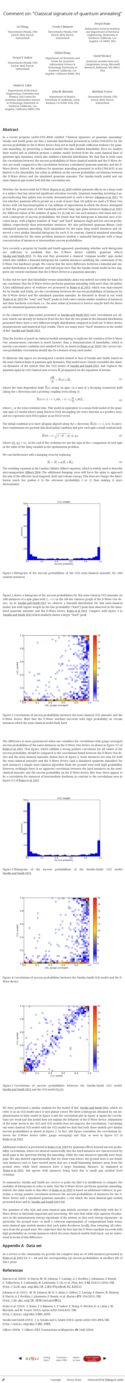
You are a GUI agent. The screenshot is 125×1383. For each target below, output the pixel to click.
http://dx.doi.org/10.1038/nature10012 (32, 1300)
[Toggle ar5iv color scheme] (3, 1379)
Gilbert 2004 (32, 472)
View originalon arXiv (92, 1358)
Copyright (55, 1379)
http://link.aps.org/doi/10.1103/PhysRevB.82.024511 (42, 1286)
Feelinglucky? (46, 1358)
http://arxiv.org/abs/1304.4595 (26, 1314)
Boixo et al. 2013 (112, 209)
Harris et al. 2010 (61, 189)
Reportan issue (76, 1358)
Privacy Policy (74, 1379)
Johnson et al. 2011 (106, 197)
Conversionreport (61, 1358)
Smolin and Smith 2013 (17, 256)
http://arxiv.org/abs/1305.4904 (26, 1324)
